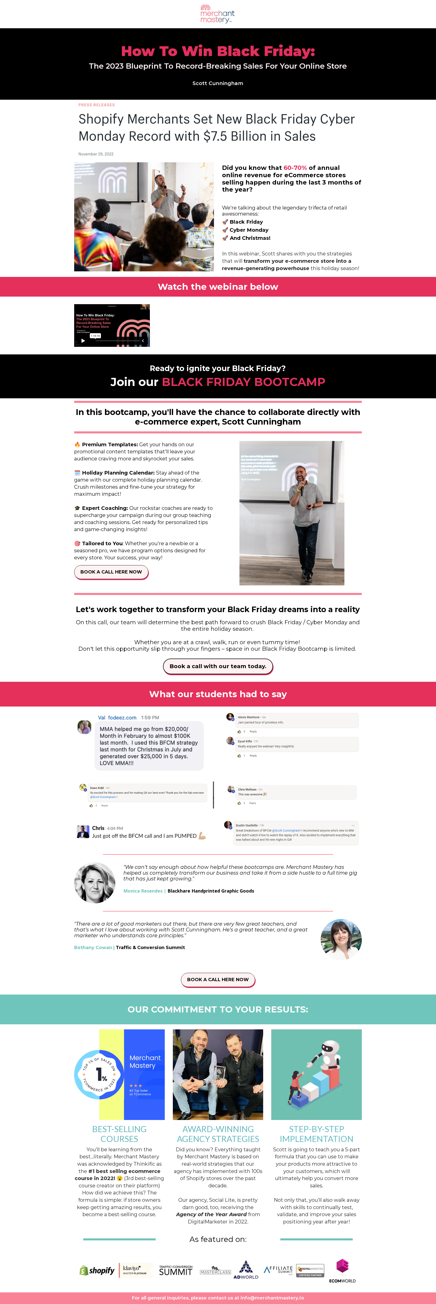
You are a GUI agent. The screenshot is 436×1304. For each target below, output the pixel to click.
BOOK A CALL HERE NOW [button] (111, 572)
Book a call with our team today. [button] (218, 666)
